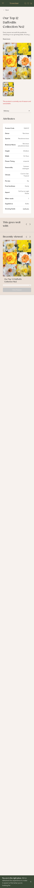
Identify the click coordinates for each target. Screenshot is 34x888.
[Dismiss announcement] (31, 882)
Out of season (17, 290)
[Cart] (31, 3)
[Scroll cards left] (26, 224)
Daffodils (26, 209)
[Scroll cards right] (30, 224)
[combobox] (17, 285)
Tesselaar (14, 3)
